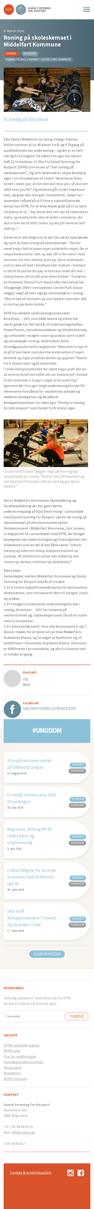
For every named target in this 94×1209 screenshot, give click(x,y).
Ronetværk (12, 1067)
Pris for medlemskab (20, 1056)
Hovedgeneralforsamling (23, 1062)
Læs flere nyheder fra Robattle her (49, 707)
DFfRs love (12, 1050)
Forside (11, 53)
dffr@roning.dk (23, 1132)
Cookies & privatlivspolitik (30, 1172)
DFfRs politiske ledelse (21, 1045)
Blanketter (12, 1073)
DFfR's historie (15, 1078)
